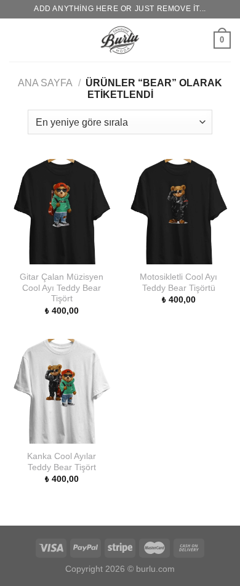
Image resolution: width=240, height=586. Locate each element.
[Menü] (16, 40)
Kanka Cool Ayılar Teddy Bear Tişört (61, 462)
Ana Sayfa (45, 83)
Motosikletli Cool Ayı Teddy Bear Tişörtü (178, 282)
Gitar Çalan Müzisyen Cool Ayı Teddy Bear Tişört (61, 287)
